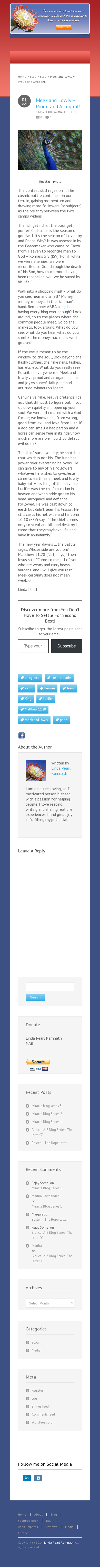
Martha (37, 1246)
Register (37, 1390)
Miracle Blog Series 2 (47, 1114)
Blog (33, 76)
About (38, 1514)
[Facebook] (21, 735)
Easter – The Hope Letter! (50, 1143)
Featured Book (28, 1521)
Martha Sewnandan (45, 1196)
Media (36, 1350)
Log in (36, 1398)
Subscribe (66, 646)
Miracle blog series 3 (47, 1106)
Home (22, 76)
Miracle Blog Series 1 (47, 1122)
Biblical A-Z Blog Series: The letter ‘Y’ (52, 1235)
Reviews (51, 1527)
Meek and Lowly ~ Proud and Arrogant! (58, 103)
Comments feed (43, 1414)
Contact (23, 1533)
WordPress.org (42, 1422)
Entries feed (40, 1406)
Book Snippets (28, 1527)
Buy (48, 1521)
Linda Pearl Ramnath (51, 112)
